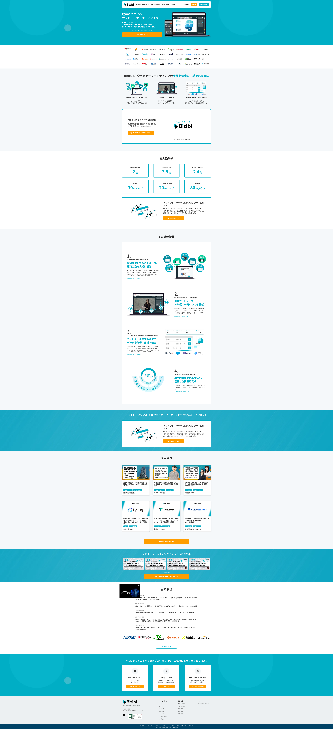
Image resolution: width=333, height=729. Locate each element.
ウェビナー (157, 4)
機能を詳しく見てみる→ (133, 278)
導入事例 (150, 4)
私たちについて (182, 706)
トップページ (181, 703)
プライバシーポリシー (153, 725)
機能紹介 (138, 4)
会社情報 (180, 711)
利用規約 (142, 725)
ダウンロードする (135, 686)
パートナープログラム (203, 703)
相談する (166, 686)
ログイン (186, 4)
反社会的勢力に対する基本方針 (185, 725)
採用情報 (180, 714)
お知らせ (172, 4)
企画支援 (161, 709)
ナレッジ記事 (165, 4)
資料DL (194, 4)
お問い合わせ (203, 4)
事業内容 (180, 709)
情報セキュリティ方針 (168, 725)
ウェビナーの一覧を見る (197, 686)
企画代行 (144, 4)
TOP (160, 703)
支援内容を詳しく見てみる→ (182, 392)
